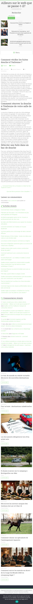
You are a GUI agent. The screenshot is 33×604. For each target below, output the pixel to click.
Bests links (6, 333)
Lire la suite (5, 382)
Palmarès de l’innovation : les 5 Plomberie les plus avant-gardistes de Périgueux (20, 33)
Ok (17, 601)
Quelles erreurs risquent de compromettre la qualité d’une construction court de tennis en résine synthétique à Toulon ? (15, 264)
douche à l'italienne (16, 69)
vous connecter (12, 200)
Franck (5, 65)
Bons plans (15, 594)
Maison (20, 21)
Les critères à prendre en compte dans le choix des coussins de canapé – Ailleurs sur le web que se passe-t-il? (16, 343)
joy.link (4, 319)
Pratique (4, 501)
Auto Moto (4, 434)
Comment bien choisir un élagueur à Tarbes (13, 210)
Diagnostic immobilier (18, 333)
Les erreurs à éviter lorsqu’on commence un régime (15, 241)
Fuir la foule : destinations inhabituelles (16, 406)
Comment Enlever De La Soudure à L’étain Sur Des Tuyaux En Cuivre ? (16, 186)
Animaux (3, 535)
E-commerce (27, 594)
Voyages (3, 373)
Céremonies (21, 594)
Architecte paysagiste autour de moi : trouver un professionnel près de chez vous (20, 43)
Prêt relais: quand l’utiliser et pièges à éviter (13, 274)
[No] (31, 599)
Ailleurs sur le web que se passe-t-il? (16, 4)
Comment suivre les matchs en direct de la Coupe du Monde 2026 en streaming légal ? (15, 572)
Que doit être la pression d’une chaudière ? (19, 191)
